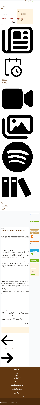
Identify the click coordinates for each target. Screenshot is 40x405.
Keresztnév (32, 269)
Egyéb (2, 228)
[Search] (38, 213)
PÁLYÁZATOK (27, 396)
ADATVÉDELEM (31, 396)
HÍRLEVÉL (16, 395)
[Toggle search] (1, 210)
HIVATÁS (19, 395)
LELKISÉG (2, 8)
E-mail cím (32, 266)
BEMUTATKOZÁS (4, 395)
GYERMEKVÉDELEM (24, 395)
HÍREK (2, 24)
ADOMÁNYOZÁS (3, 78)
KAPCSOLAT (2, 202)
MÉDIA (2, 84)
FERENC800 (29, 395)
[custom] (13, 384)
